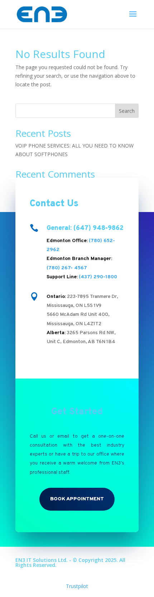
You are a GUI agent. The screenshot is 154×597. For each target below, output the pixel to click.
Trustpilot (77, 586)
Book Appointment (77, 499)
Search (127, 110)
